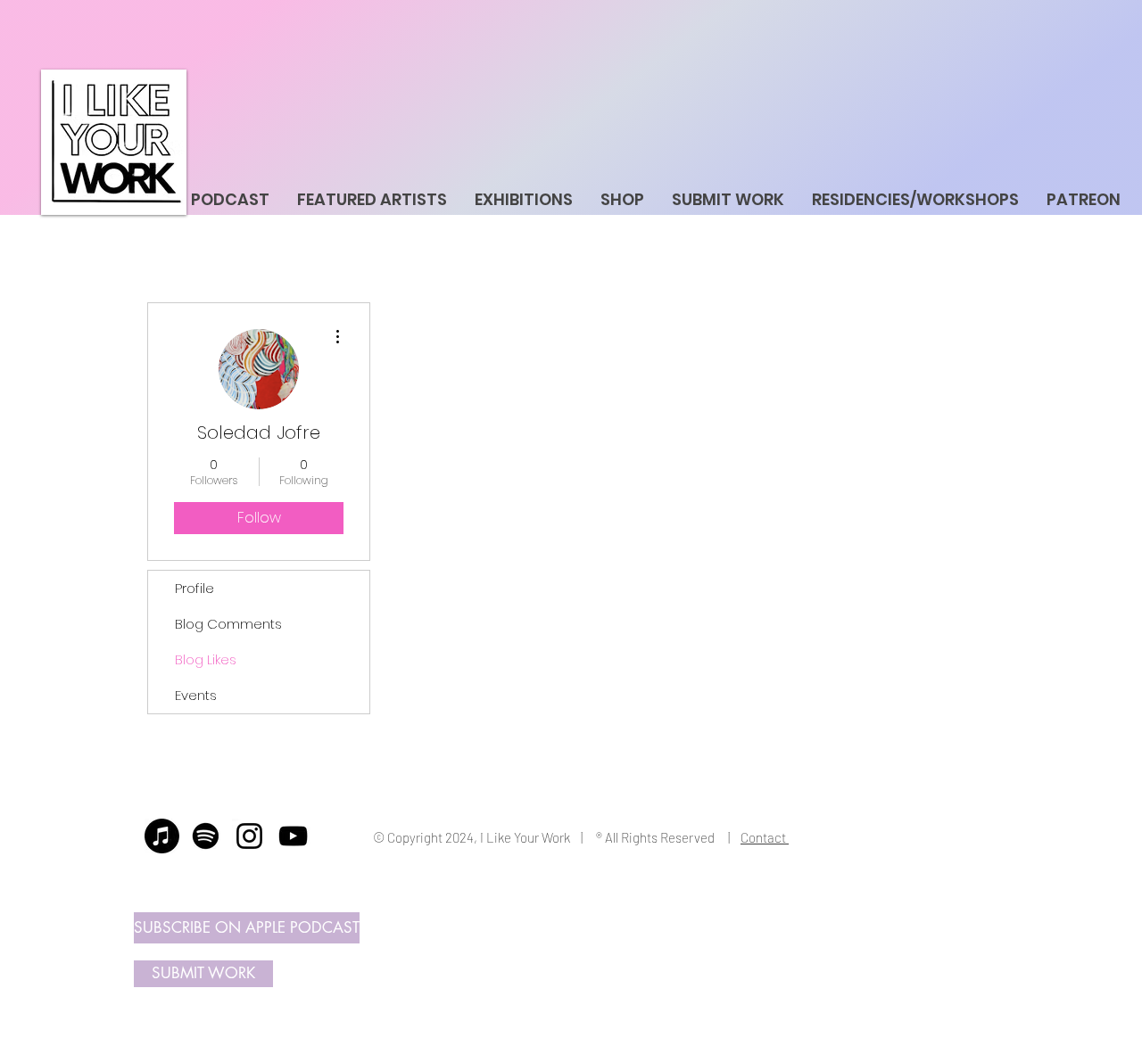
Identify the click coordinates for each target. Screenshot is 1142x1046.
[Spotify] (205, 836)
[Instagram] (249, 836)
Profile (194, 588)
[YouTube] (293, 836)
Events (196, 695)
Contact (765, 837)
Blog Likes (205, 659)
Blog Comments (228, 623)
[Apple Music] (162, 836)
